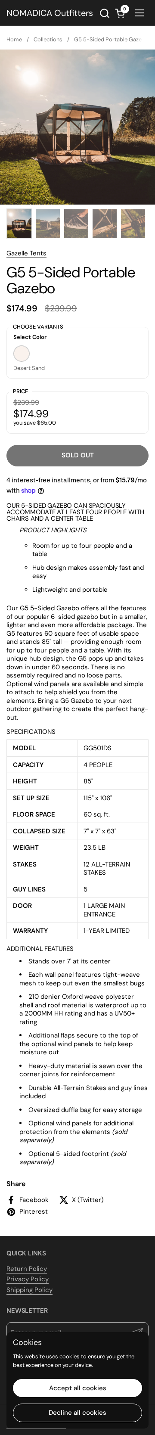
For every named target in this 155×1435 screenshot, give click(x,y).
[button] (104, 13)
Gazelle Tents (26, 253)
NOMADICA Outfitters (49, 13)
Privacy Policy (27, 1279)
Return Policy (26, 1268)
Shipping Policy (29, 1290)
